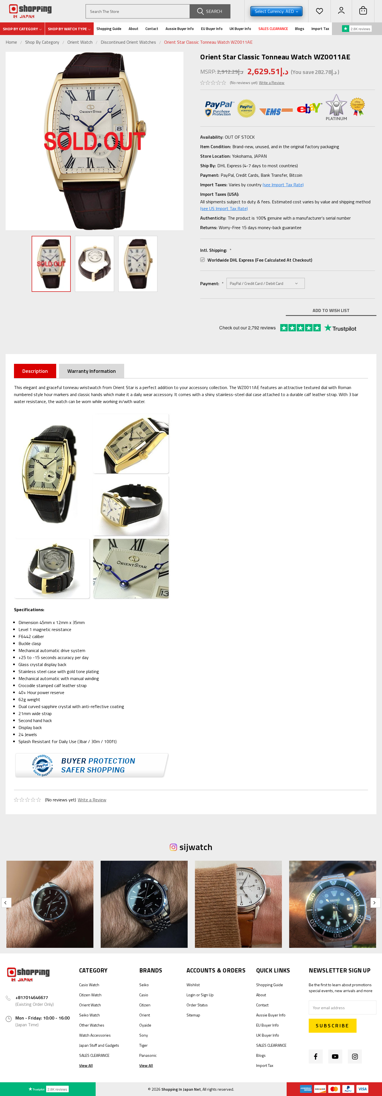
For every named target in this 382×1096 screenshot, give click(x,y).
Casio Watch (89, 985)
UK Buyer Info (240, 28)
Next (177, 141)
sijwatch (196, 846)
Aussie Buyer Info (180, 28)
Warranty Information (91, 371)
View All (86, 1065)
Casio (143, 995)
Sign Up (207, 995)
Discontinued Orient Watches (128, 42)
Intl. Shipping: (216, 250)
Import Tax (320, 28)
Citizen (144, 1005)
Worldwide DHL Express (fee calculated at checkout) (259, 260)
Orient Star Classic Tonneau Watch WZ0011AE (208, 42)
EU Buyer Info (212, 28)
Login (191, 995)
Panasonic (148, 1055)
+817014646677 (31, 997)
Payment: (212, 283)
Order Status (197, 1005)
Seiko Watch (89, 1015)
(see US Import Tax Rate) (224, 208)
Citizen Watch (90, 995)
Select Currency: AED (275, 11)
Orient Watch (80, 42)
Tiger (143, 1045)
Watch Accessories (95, 1035)
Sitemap (193, 1015)
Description (35, 371)
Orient (144, 1015)
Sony (143, 1035)
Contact (151, 28)
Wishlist (193, 985)
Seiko (144, 985)
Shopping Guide (108, 28)
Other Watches (91, 1025)
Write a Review (271, 82)
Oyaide (145, 1025)
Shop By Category (42, 42)
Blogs (299, 28)
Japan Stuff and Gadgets (99, 1045)
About (133, 28)
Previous (11, 141)
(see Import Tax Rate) (283, 184)
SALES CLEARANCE (273, 28)
